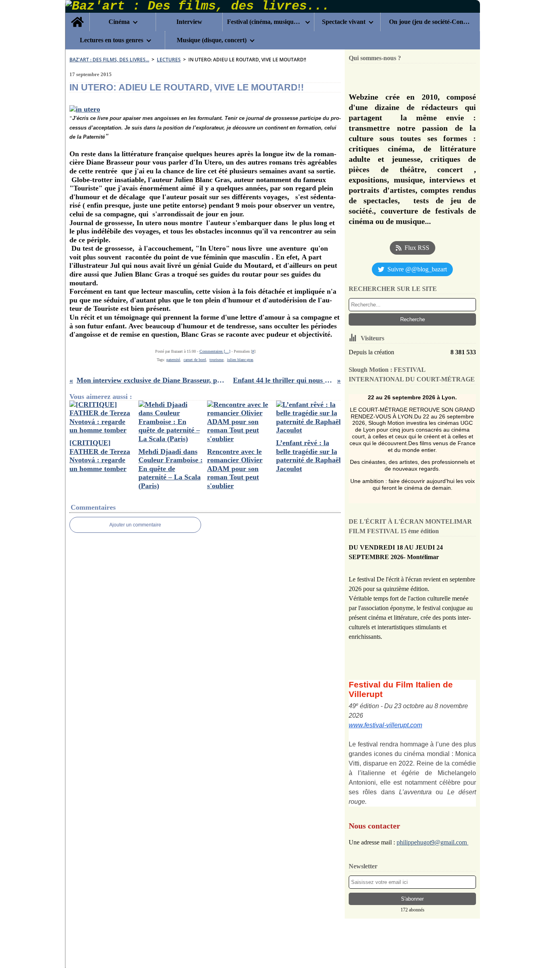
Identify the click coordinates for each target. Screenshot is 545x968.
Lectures (169, 59)
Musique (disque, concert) (212, 40)
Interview (189, 22)
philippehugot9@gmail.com (432, 842)
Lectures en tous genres (111, 40)
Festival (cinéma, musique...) (264, 22)
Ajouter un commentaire (135, 525)
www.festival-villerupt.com (385, 725)
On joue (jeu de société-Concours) (430, 22)
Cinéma (119, 22)
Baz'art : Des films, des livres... (109, 59)
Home (77, 16)
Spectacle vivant (343, 22)
